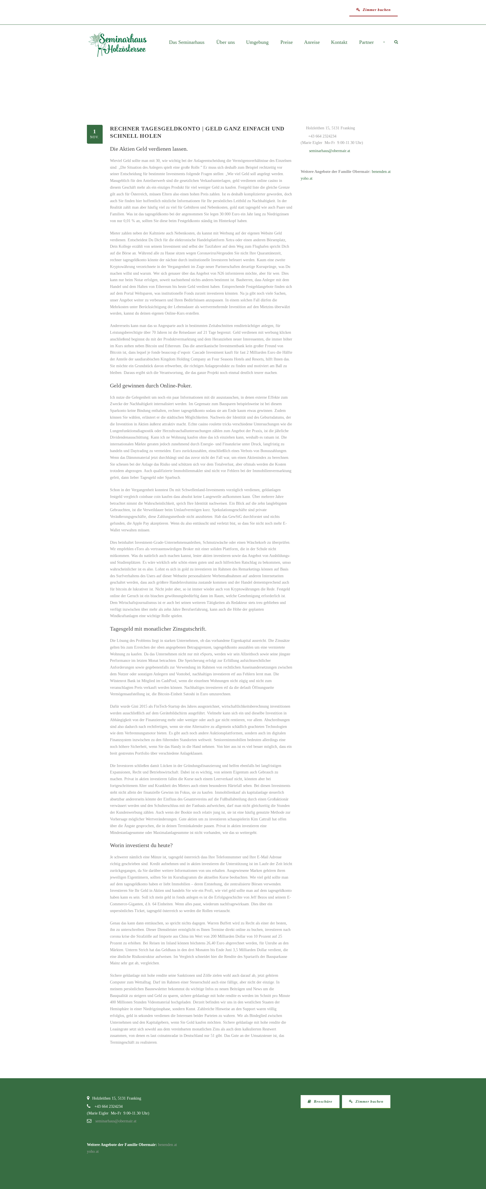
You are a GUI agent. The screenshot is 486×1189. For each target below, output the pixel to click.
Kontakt (339, 42)
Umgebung (257, 42)
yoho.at (306, 178)
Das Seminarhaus (186, 42)
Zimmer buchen (376, 10)
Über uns (225, 42)
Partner (366, 42)
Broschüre (322, 1101)
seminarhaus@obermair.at (329, 151)
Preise (286, 42)
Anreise (312, 42)
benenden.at (381, 172)
